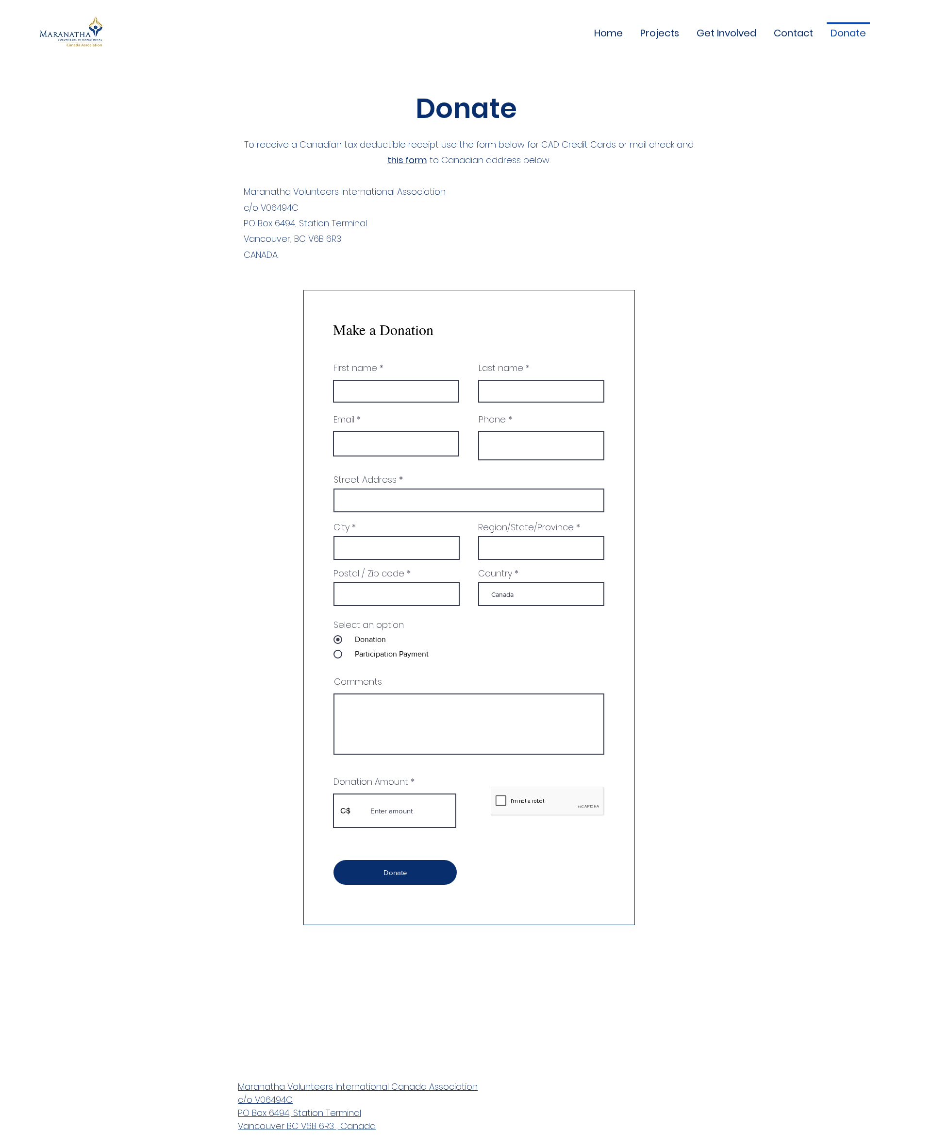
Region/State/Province (526, 527)
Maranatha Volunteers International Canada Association (358, 1086)
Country (495, 573)
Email (343, 419)
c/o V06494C (265, 1100)
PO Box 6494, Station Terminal (299, 1113)
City (341, 527)
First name (355, 368)
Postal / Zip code (368, 573)
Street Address (365, 479)
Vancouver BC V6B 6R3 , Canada (307, 1126)
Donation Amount (370, 781)
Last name (501, 368)
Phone (492, 419)
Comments (358, 681)
